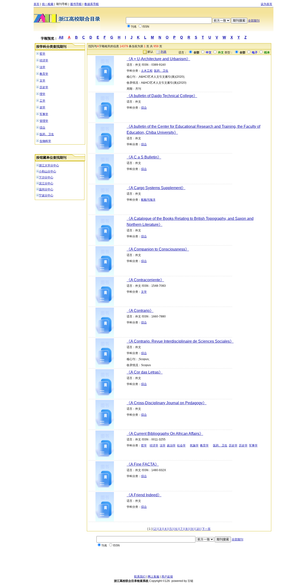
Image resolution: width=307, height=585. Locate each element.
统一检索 (47, 4)
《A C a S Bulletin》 (144, 157)
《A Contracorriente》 (145, 280)
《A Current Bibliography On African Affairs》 (165, 434)
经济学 (44, 60)
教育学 (44, 74)
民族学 (194, 445)
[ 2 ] (155, 529)
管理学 (44, 121)
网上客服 (153, 576)
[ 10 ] (198, 529)
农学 (42, 107)
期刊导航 (62, 4)
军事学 (44, 114)
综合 (42, 127)
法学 (42, 67)
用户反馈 (167, 576)
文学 (42, 80)
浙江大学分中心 (49, 165)
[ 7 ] (181, 529)
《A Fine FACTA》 (143, 464)
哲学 (42, 53)
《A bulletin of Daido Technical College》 (162, 96)
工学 (42, 100)
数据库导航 (91, 4)
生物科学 (45, 141)
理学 (42, 94)
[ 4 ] (165, 529)
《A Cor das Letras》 (145, 372)
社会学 (181, 445)
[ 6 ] (176, 529)
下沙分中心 (46, 177)
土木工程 (147, 70)
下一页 (206, 529)
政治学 (171, 445)
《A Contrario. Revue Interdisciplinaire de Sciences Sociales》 (180, 341)
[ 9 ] (192, 529)
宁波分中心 (46, 195)
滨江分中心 (46, 183)
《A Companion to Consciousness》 (158, 249)
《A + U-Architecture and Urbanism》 (158, 59)
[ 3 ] (160, 529)
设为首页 (266, 4)
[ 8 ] (186, 529)
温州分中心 (46, 189)
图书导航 (76, 4)
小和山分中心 (47, 171)
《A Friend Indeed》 (144, 495)
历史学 (44, 87)
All (61, 37)
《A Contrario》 (140, 311)
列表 (163, 51)
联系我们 (140, 576)
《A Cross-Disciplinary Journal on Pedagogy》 (167, 403)
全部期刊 (254, 20)
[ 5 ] (171, 529)
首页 (36, 4)
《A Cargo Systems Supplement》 (156, 188)
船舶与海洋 (148, 199)
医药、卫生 (47, 134)
